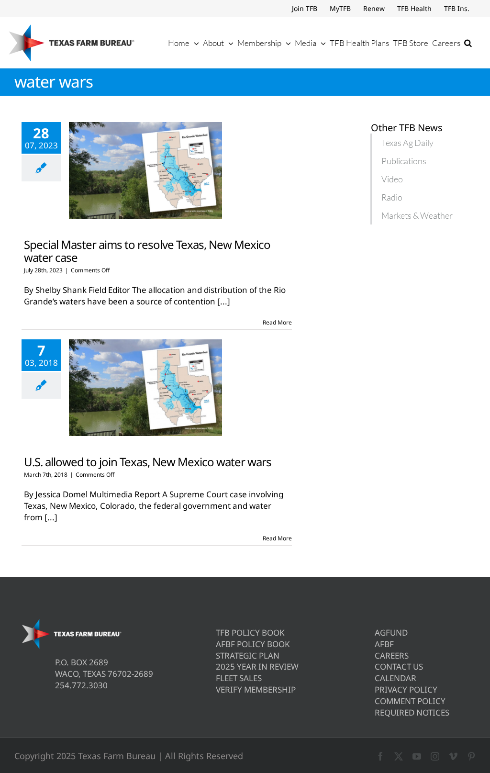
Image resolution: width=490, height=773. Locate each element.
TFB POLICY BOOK (250, 632)
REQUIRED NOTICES (412, 712)
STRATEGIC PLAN (247, 655)
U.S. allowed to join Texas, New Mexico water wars (147, 462)
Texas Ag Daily (407, 142)
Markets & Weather (417, 215)
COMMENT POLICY (410, 700)
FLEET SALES (239, 677)
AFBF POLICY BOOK (253, 644)
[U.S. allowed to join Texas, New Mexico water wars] (145, 387)
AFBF (384, 644)
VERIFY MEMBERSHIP (256, 689)
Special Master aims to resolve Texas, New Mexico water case (147, 250)
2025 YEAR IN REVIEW (257, 666)
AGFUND (391, 632)
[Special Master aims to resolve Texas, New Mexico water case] (145, 170)
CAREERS (392, 655)
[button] (468, 42)
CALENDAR (395, 677)
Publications (403, 161)
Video (392, 179)
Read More (277, 322)
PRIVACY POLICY (406, 689)
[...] (223, 301)
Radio (391, 197)
